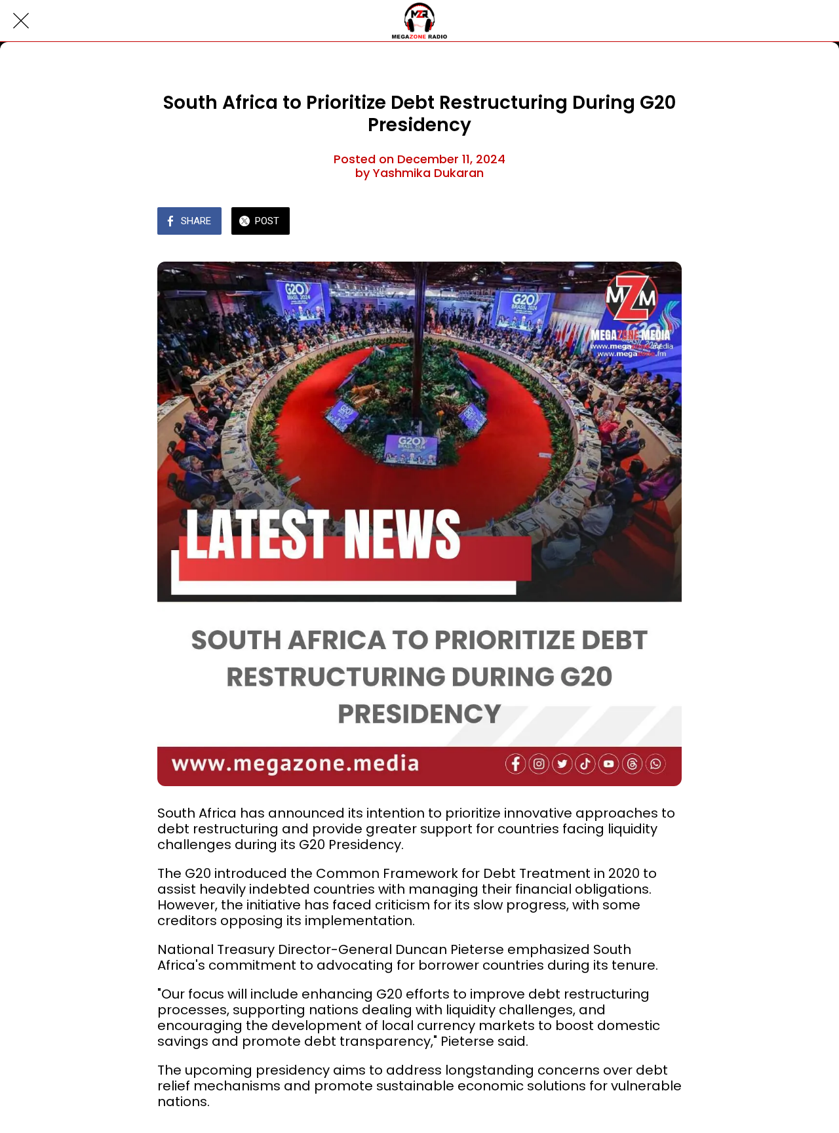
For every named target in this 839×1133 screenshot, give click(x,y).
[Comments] (666, 222)
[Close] (21, 21)
